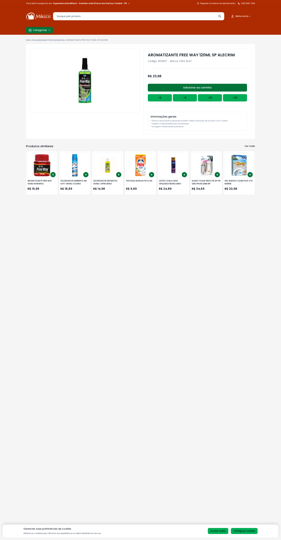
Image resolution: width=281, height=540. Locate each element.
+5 (184, 97)
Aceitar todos (218, 531)
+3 (159, 97)
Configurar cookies (244, 531)
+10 (210, 97)
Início (28, 40)
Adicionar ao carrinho (197, 87)
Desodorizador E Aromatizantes (49, 40)
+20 (235, 97)
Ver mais (250, 146)
